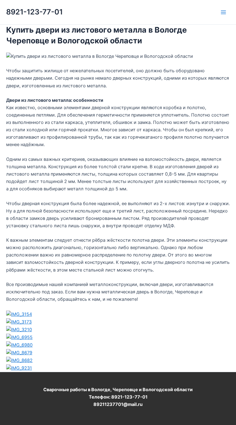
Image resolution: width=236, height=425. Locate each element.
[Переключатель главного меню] (223, 12)
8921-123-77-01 (34, 11)
